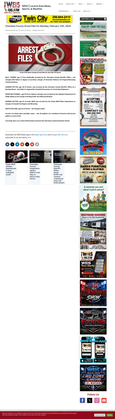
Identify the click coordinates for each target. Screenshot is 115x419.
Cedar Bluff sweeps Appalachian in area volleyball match (11, 169)
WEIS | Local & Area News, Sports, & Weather (36, 7)
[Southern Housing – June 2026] (93, 231)
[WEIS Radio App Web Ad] (93, 349)
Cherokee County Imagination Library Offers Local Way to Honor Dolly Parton (35, 171)
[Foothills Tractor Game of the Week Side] (93, 321)
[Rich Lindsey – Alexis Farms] (93, 39)
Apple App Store (41, 135)
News (80, 4)
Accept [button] (110, 415)
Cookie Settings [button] (99, 415)
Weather (99, 4)
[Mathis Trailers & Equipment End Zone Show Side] (93, 378)
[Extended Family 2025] (93, 198)
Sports (89, 4)
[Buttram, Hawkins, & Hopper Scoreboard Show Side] (93, 293)
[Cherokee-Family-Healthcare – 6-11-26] (93, 106)
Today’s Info (70, 4)
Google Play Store (58, 135)
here (29, 137)
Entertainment (63, 11)
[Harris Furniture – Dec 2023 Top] (93, 170)
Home (61, 4)
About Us (86, 11)
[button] (75, 3)
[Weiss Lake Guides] (93, 141)
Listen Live (76, 11)
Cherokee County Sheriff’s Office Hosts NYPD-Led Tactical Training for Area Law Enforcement (59, 173)
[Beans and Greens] (93, 71)
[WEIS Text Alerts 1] (93, 264)
